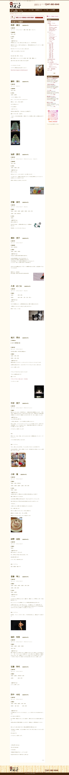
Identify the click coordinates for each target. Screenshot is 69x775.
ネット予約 (46, 9)
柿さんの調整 (51, 38)
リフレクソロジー (52, 34)
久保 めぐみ (51, 49)
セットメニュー (52, 35)
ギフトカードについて (53, 67)
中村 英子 (51, 50)
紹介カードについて (52, 66)
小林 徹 (50, 52)
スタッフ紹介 (31, 9)
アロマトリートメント (53, 36)
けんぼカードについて (53, 63)
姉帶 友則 (51, 53)
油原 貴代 (51, 46)
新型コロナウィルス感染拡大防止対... (52, 78)
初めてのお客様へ (52, 28)
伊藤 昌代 (51, 47)
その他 (50, 41)
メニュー (25, 9)
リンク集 (21, 11)
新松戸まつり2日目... (50, 102)
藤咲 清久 (51, 45)
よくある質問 (52, 9)
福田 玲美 (51, 55)
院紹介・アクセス (18, 9)
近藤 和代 (51, 56)
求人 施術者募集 (14, 11)
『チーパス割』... (49, 90)
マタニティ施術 (52, 39)
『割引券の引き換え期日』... (51, 84)
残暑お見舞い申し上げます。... (51, 96)
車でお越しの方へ (52, 30)
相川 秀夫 (51, 51)
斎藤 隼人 (51, 54)
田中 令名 (51, 57)
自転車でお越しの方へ (53, 29)
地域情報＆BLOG (38, 9)
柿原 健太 (51, 44)
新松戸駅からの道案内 (53, 27)
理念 (50, 24)
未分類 (54, 82)
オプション (51, 40)
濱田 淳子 (51, 48)
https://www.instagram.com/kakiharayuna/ (19, 70)
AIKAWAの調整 (52, 37)
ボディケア (51, 33)
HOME (12, 9)
